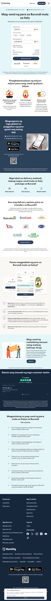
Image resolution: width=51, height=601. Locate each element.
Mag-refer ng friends (8, 542)
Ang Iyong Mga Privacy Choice (31, 557)
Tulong (28, 525)
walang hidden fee (25, 106)
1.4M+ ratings (16, 10)
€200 (15, 35)
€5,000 (29, 35)
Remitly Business (31, 509)
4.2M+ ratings (37, 10)
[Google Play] (13, 143)
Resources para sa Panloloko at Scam (13, 532)
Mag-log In (32, 3)
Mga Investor (6, 506)
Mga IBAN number (7, 539)
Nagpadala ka (16, 26)
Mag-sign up (41, 3)
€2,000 (22, 35)
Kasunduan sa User (8, 553)
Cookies (38, 561)
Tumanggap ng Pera (32, 506)
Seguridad (23, 561)
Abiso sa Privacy (38, 553)
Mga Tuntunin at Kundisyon (30, 73)
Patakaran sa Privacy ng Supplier (11, 557)
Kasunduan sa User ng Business (23, 553)
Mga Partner (6, 536)
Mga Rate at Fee (7, 525)
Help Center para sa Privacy (10, 561)
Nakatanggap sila (17, 39)
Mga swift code (7, 529)
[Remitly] (5, 3)
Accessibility (31, 561)
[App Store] (13, 149)
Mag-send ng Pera (32, 502)
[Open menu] (48, 3)
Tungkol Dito (6, 502)
